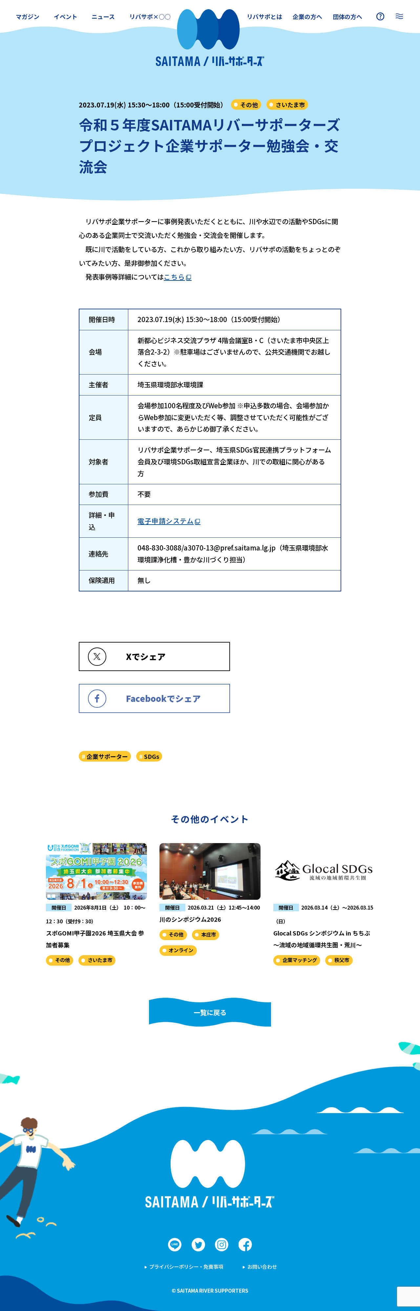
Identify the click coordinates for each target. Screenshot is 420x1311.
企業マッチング (300, 959)
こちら (174, 276)
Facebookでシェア (163, 698)
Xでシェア (146, 656)
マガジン (27, 16)
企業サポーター (107, 756)
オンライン (181, 950)
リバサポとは (264, 16)
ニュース (103, 16)
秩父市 (341, 959)
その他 (249, 104)
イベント (65, 16)
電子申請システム (165, 521)
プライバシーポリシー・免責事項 (186, 1266)
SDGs (151, 756)
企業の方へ (307, 16)
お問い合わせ (262, 1266)
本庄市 (208, 934)
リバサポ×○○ (150, 16)
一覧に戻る (210, 1012)
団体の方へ (347, 16)
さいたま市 (290, 104)
